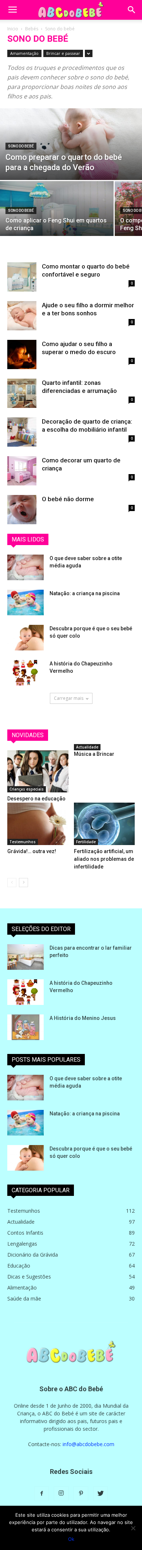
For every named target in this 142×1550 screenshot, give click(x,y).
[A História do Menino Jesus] (25, 1027)
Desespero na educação (36, 799)
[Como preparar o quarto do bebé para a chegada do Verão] (71, 152)
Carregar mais (68, 698)
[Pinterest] (81, 1493)
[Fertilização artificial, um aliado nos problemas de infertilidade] (104, 824)
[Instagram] (61, 1493)
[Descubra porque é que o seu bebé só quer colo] (25, 637)
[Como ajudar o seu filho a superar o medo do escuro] (21, 354)
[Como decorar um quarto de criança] (21, 470)
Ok (71, 1539)
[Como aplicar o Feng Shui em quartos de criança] (57, 217)
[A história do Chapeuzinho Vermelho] (25, 673)
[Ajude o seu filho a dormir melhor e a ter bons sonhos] (21, 315)
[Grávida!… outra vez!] (37, 824)
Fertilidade (86, 841)
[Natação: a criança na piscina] (25, 602)
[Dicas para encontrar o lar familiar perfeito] (25, 957)
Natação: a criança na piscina (85, 593)
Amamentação (24, 53)
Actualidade (87, 747)
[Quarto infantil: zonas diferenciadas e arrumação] (21, 393)
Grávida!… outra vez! (31, 851)
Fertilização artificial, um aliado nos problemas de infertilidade (104, 859)
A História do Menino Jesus (83, 1018)
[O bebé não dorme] (21, 509)
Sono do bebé (21, 146)
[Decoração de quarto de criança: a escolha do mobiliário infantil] (21, 432)
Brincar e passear (63, 53)
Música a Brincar (94, 754)
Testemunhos (22, 841)
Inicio (12, 29)
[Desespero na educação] (37, 771)
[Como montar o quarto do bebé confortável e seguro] (21, 277)
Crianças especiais (26, 789)
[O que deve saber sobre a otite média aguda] (25, 567)
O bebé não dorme (68, 499)
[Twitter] (100, 1493)
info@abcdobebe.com (88, 1444)
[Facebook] (41, 1493)
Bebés (31, 29)
